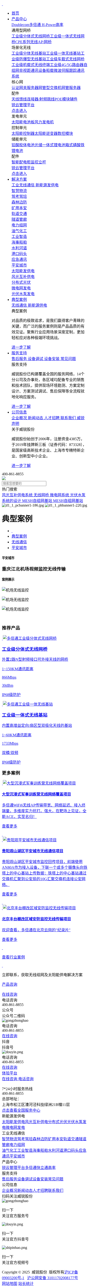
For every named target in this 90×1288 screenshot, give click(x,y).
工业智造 (25, 1150)
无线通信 (19, 542)
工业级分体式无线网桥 (31, 36)
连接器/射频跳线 (41, 99)
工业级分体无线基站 (29, 53)
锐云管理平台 (13, 1168)
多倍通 (30, 1168)
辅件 (74, 99)
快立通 (42, 1168)
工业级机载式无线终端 (31, 65)
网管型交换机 (49, 88)
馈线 (23, 99)
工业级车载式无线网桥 (65, 59)
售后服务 (9, 1179)
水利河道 (55, 1150)
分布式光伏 (57, 1122)
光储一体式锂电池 (50, 145)
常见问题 (55, 1179)
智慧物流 (9, 1139)
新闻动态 (25, 1191)
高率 (52, 1168)
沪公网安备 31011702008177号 (52, 1278)
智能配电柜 (21, 162)
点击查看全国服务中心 (21, 1110)
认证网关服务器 (25, 88)
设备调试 (25, 1179)
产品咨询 (9, 984)
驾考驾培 (25, 1139)
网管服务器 (71, 88)
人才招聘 (40, 1191)
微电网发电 (15, 1128)
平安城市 (19, 548)
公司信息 (19, 412)
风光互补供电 (36, 1122)
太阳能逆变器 (46, 133)
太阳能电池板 (23, 122)
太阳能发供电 (13, 1122)
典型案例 (19, 300)
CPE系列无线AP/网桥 (33, 42)
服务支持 (19, 353)
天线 (15, 99)
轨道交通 (71, 1139)
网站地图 (9, 1284)
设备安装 (40, 1179)
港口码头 (71, 1150)
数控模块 (65, 133)
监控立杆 (38, 162)
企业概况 (9, 1191)
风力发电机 (44, 122)
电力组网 (17, 1145)
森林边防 (40, 1139)
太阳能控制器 (23, 133)
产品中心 (19, 19)
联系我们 (55, 1191)
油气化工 (9, 1150)
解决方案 (19, 179)
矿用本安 (55, 1139)
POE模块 (62, 99)
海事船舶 (40, 1150)
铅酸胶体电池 (23, 145)
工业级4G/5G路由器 (67, 65)
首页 (15, 13)
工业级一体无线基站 (63, 53)
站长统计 (26, 1284)
